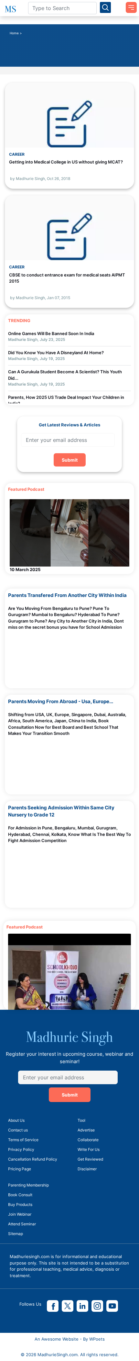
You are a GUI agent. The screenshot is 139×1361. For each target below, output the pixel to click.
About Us (16, 1120)
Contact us (18, 1130)
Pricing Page (19, 1168)
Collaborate (88, 1139)
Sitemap (15, 1233)
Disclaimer (87, 1168)
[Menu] (129, 5)
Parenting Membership (28, 1185)
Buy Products (20, 1204)
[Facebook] (53, 1306)
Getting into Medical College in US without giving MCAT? (66, 161)
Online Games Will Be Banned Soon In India (51, 333)
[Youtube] (112, 1306)
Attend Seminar (22, 1223)
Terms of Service (23, 1139)
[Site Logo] (11, 9)
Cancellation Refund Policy (32, 1159)
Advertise (86, 1130)
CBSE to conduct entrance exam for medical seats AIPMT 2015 (67, 278)
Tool (81, 1120)
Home (14, 33)
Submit (70, 460)
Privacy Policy (21, 1149)
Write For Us (89, 1149)
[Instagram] (97, 1306)
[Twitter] (67, 1306)
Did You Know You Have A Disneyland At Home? (56, 352)
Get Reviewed (90, 1159)
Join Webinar (19, 1214)
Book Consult (20, 1194)
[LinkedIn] (82, 1306)
